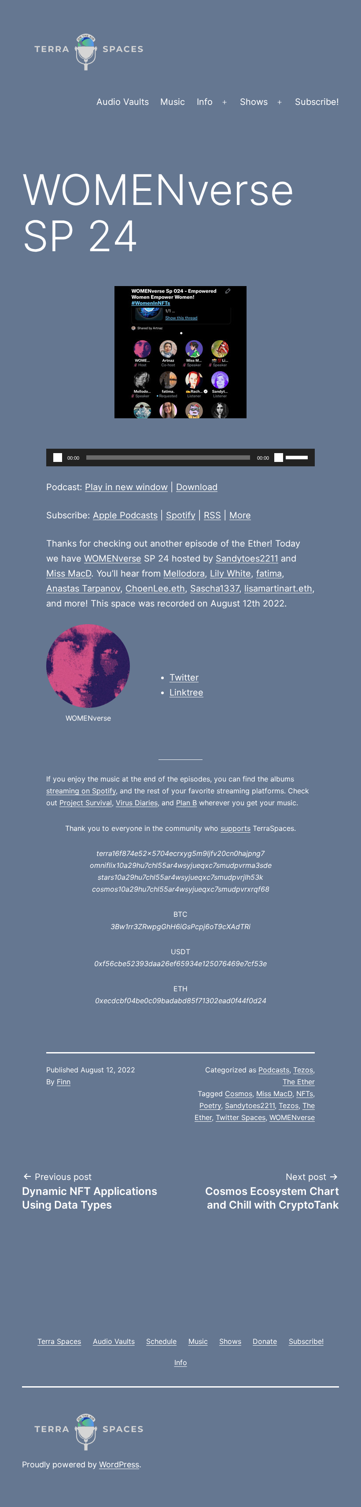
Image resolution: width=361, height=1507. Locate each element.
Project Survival (85, 802)
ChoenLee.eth (155, 588)
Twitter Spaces (240, 1117)
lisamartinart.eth (278, 588)
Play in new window (126, 487)
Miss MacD (68, 573)
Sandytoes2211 (247, 558)
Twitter (184, 677)
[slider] (298, 457)
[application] (180, 457)
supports (235, 828)
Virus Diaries (137, 802)
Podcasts (273, 1069)
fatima (269, 573)
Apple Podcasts (125, 515)
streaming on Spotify (81, 790)
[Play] (57, 457)
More (240, 515)
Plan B (186, 802)
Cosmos (238, 1093)
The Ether (299, 1081)
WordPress (119, 1464)
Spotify (180, 515)
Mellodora (184, 573)
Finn (63, 1081)
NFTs (304, 1093)
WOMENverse (112, 558)
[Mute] (278, 457)
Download (196, 487)
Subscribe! (317, 102)
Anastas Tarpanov (83, 588)
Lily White (230, 573)
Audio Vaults (122, 102)
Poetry (210, 1105)
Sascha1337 (214, 588)
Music (172, 102)
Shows (254, 102)
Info (205, 102)
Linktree (186, 692)
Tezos (303, 1069)
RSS (212, 515)
